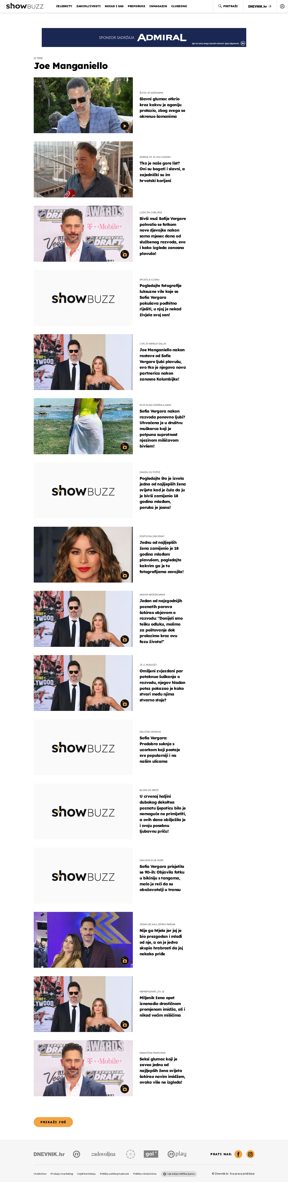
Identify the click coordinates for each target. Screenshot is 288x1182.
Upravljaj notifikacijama (181, 1173)
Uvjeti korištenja (86, 1173)
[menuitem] (282, 6)
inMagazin (158, 6)
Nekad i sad (114, 6)
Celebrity (64, 6)
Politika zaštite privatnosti (114, 1173)
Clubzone (179, 6)
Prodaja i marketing (62, 1173)
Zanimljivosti (88, 6)
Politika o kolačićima (144, 1173)
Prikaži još (53, 1122)
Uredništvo (40, 1173)
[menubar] (282, 6)
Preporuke (136, 6)
